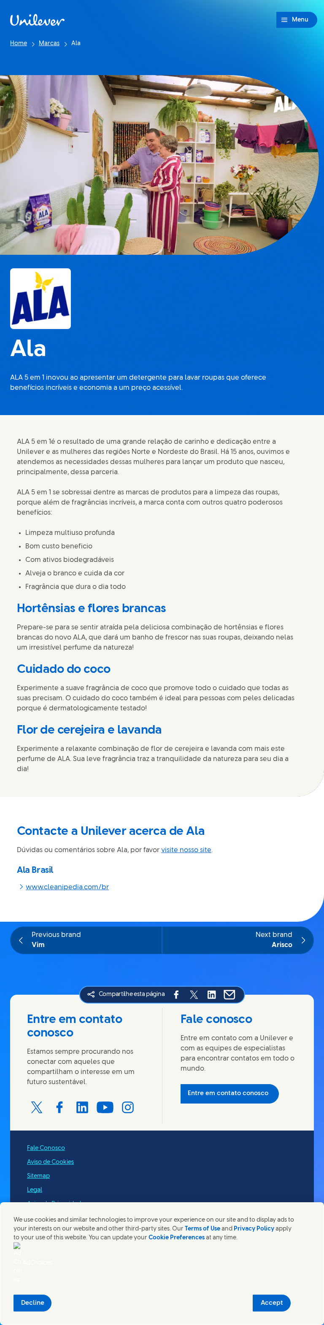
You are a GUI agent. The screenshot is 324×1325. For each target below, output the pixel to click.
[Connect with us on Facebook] (59, 1107)
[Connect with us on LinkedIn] (82, 1107)
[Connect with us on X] (36, 1107)
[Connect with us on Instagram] (127, 1107)
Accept (272, 1303)
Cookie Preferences (176, 1238)
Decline (32, 1303)
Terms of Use (202, 1229)
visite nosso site (186, 850)
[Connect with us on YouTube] (105, 1107)
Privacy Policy (254, 1229)
